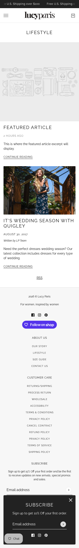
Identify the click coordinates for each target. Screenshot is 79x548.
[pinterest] (46, 535)
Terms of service (39, 445)
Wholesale (39, 399)
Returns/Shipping (39, 386)
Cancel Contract (39, 425)
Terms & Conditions (40, 412)
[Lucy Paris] (40, 15)
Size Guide (40, 359)
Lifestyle (39, 32)
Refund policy (39, 432)
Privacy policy (39, 439)
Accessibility (39, 406)
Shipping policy (39, 452)
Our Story (39, 346)
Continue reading (18, 157)
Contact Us (39, 366)
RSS (40, 278)
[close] (70, 500)
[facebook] (33, 535)
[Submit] (63, 524)
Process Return (39, 392)
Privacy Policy (39, 419)
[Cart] (73, 15)
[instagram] (39, 535)
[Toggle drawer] (6, 15)
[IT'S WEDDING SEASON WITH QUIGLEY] (39, 190)
